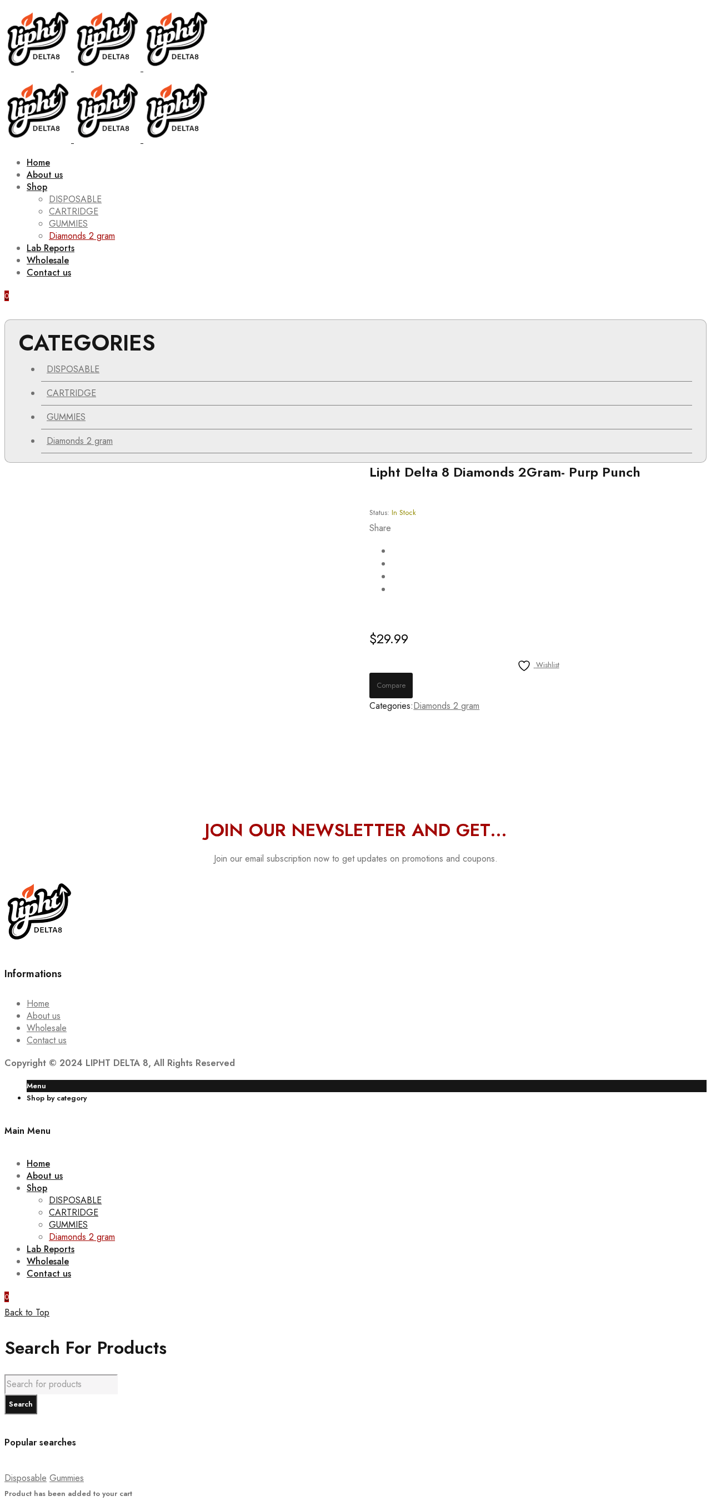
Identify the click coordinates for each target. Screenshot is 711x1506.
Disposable (25, 1478)
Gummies (66, 1478)
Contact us (47, 1040)
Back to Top (26, 1312)
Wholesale (47, 1028)
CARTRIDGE (71, 393)
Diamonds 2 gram (54, 311)
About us (44, 1015)
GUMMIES (66, 417)
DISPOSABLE (73, 369)
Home (13, 311)
